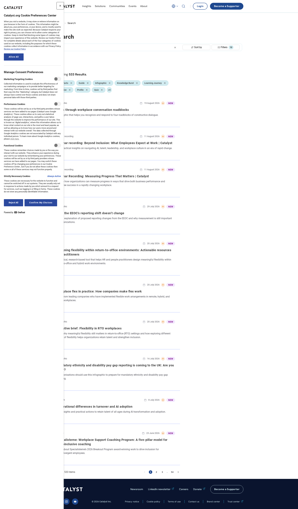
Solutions (100, 6)
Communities (117, 6)
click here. (14, 139)
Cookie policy (153, 501)
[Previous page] (144, 472)
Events (132, 6)
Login (200, 6)
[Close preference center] (60, 5)
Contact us (193, 501)
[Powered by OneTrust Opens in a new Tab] (15, 213)
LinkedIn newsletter (159, 489)
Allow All (14, 57)
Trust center (234, 501)
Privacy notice (132, 501)
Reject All (13, 202)
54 (172, 472)
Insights (86, 6)
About (143, 6)
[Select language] (175, 6)
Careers (183, 489)
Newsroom (136, 489)
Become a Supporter (226, 6)
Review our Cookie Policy (15, 49)
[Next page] (178, 472)
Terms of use (174, 501)
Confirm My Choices (40, 202)
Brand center (213, 501)
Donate (197, 489)
